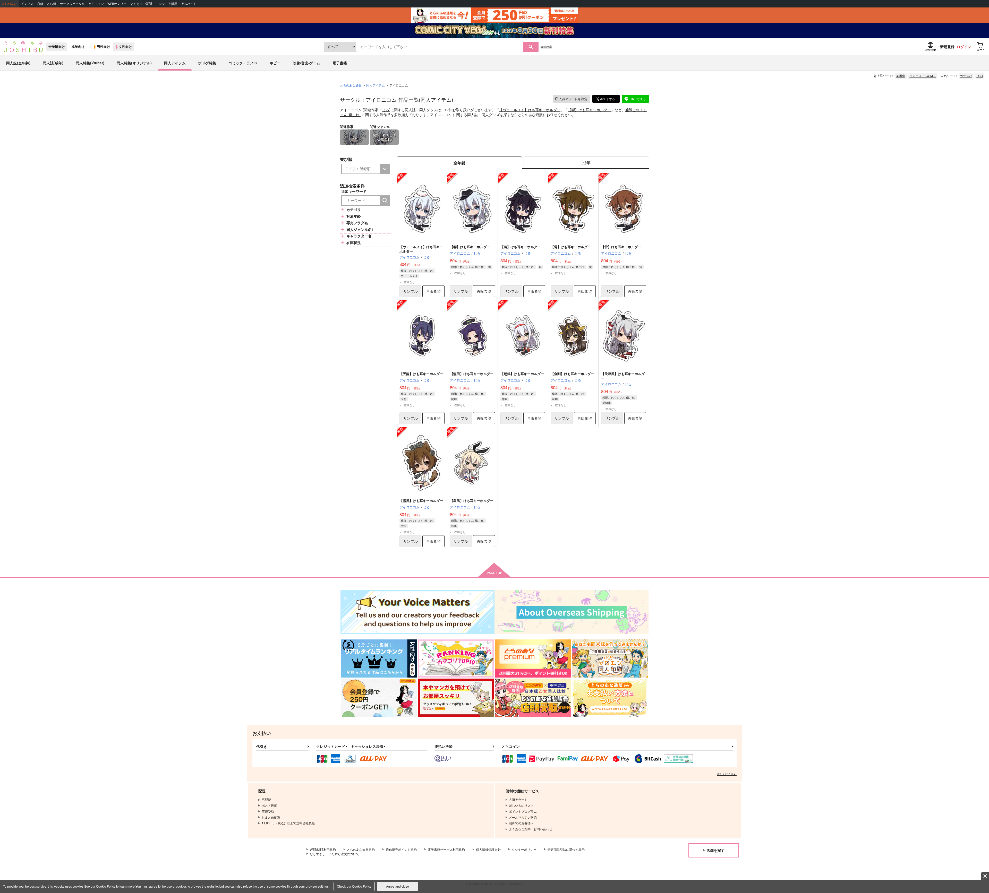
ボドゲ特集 (207, 62)
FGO (979, 75)
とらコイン (96, 4)
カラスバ (966, 75)
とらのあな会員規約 (361, 849)
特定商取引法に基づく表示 (566, 849)
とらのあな (9, 4)
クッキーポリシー (524, 849)
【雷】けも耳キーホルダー (621, 246)
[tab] (586, 163)
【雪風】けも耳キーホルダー (421, 500)
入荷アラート (573, 99)
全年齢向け (56, 46)
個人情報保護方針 (488, 849)
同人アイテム (175, 62)
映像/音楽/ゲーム (306, 62)
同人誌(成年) (53, 62)
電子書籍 (339, 62)
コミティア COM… (922, 75)
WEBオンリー (116, 4)
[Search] (385, 200)
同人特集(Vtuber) (90, 62)
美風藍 (900, 75)
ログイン (964, 46)
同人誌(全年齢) (18, 62)
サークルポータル (72, 4)
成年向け (78, 46)
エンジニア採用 (166, 4)
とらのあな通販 (351, 85)
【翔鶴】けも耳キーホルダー (522, 373)
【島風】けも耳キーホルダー (471, 500)
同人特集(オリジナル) (134, 62)
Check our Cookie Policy (354, 886)
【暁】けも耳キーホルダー (520, 246)
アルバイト (189, 4)
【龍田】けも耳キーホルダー (471, 373)
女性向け (125, 46)
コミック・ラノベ (242, 62)
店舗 (40, 4)
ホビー (275, 62)
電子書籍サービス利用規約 (446, 849)
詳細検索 (546, 47)
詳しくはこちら (727, 774)
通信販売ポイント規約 (401, 849)
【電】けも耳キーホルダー (571, 246)
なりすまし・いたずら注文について (334, 854)
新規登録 (947, 46)
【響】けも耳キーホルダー (589, 109)
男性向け (103, 46)
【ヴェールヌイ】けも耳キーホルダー (529, 109)
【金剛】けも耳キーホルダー (572, 373)
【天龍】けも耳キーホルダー (421, 373)
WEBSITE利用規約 (323, 849)
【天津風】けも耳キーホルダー (623, 375)
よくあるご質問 (141, 4)
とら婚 (51, 4)
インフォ (27, 4)
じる (385, 109)
